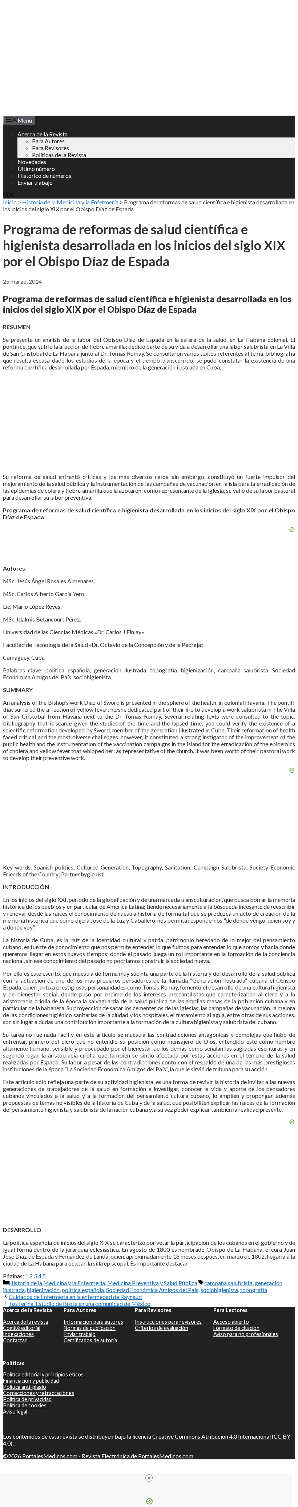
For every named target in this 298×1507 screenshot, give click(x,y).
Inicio (10, 202)
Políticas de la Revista (59, 154)
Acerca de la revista (25, 1322)
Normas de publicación (90, 1328)
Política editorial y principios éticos (43, 1374)
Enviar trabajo (35, 182)
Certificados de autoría (90, 1340)
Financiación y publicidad (31, 1381)
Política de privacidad (27, 1399)
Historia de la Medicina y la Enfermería (70, 202)
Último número (36, 168)
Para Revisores (50, 147)
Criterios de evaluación (161, 1328)
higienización (43, 1289)
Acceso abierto (231, 1322)
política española (83, 1289)
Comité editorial (21, 1328)
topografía (253, 1289)
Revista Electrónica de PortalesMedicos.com (137, 1455)
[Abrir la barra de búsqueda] (9, 195)
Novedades (31, 161)
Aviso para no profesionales (245, 1334)
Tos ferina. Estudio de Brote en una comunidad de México (79, 1303)
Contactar (15, 1340)
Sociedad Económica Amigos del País (152, 1289)
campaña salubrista (228, 1282)
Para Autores (48, 140)
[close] (149, 1478)
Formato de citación (236, 1328)
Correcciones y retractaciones (38, 1393)
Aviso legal (15, 1411)
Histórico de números (44, 175)
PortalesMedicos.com (49, 1455)
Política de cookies (25, 1405)
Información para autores (93, 1322)
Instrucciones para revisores (168, 1322)
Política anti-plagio (24, 1387)
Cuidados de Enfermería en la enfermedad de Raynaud (75, 1296)
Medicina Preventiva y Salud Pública (152, 1282)
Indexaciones (18, 1334)
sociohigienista (219, 1289)
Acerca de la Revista (42, 134)
